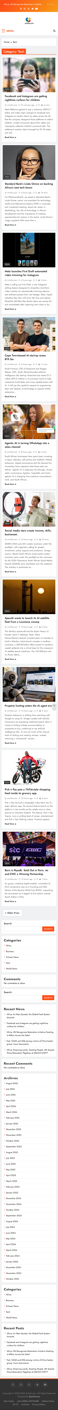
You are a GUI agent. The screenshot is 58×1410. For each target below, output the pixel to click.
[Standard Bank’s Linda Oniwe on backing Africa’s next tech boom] (29, 162)
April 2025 (11, 1175)
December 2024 (13, 1198)
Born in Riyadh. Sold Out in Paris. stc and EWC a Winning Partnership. (26, 872)
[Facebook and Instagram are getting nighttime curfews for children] (29, 75)
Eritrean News (12, 957)
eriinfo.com (12, 105)
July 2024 (10, 1227)
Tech (7, 89)
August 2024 (12, 1221)
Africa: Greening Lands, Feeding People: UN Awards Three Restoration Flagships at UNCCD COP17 (30, 1051)
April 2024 (11, 1244)
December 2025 (13, 1129)
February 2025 (12, 1186)
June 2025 (10, 1163)
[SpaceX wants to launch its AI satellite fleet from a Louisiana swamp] (29, 597)
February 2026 (13, 1117)
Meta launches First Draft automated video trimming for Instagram (26, 273)
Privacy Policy (38, 1404)
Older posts (13, 912)
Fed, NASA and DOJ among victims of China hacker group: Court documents (23, 4)
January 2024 (12, 1261)
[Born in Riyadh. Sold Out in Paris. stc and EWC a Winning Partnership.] (29, 849)
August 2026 (12, 1083)
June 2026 (11, 1094)
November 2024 (13, 1204)
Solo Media (9, 1401)
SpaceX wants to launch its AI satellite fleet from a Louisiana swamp (27, 620)
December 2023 (13, 1267)
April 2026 (11, 1106)
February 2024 (13, 1255)
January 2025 (12, 1192)
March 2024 (11, 1250)
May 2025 (10, 1169)
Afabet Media (48, 1401)
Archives (25, 1404)
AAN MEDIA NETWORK (28, 1401)
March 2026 (11, 1112)
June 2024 (11, 1232)
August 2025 (12, 1152)
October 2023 (12, 1278)
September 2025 (14, 1146)
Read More (9, 137)
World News (11, 968)
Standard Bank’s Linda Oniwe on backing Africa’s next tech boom (29, 185)
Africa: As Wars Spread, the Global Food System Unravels (28, 1335)
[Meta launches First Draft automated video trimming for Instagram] (29, 250)
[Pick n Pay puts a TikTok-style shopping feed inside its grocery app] (29, 768)
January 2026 (12, 1123)
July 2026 (10, 1089)
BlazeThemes (34, 1396)
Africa (8, 945)
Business (10, 951)
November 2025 (13, 1135)
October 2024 (12, 1209)
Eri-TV (15, 1404)
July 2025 (10, 1158)
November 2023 (13, 1273)
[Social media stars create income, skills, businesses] (29, 509)
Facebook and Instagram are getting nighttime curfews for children (26, 98)
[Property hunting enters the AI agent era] (29, 684)
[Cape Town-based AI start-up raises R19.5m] (29, 334)
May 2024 (10, 1238)
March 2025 (11, 1181)
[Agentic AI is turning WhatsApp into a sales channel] (29, 421)
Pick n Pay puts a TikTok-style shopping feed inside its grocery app (27, 791)
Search (8, 923)
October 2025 (12, 1140)
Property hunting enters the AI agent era (28, 706)
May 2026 (10, 1100)
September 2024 (14, 1215)
